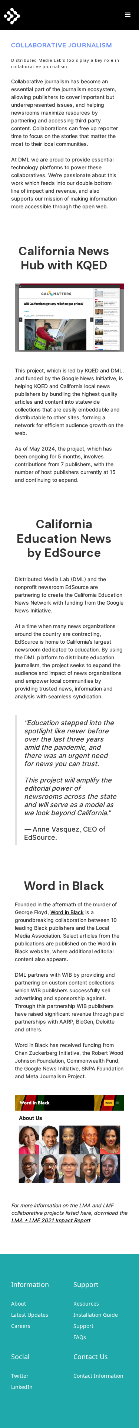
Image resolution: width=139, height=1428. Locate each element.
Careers (20, 1325)
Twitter (20, 1375)
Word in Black (67, 912)
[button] (128, 15)
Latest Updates (29, 1314)
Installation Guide (95, 1314)
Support (83, 1325)
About (18, 1303)
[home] (10, 14)
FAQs (79, 1337)
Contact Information (98, 1375)
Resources (86, 1303)
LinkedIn (22, 1386)
